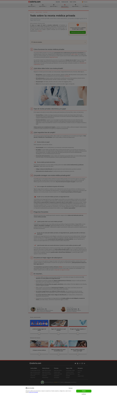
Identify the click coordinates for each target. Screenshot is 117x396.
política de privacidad (33, 392)
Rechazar (71, 388)
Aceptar (84, 391)
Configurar (84, 394)
